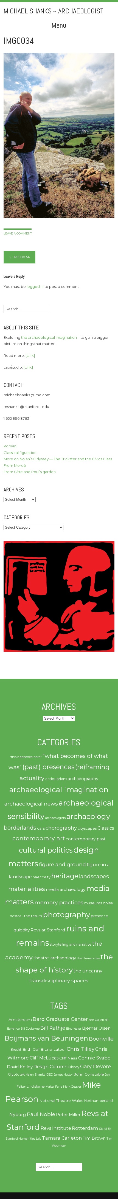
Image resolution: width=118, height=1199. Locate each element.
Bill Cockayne (30, 1028)
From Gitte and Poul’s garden (30, 472)
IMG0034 (19, 257)
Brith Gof (31, 1049)
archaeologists (55, 818)
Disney (73, 1067)
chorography (61, 828)
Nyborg (17, 1114)
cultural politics (46, 850)
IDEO (49, 1074)
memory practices (59, 902)
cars (41, 828)
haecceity (41, 877)
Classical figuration (20, 452)
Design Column (50, 1066)
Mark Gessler (72, 1086)
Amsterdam (20, 1019)
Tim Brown (94, 1138)
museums (93, 903)
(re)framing (92, 767)
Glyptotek (16, 1074)
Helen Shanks (35, 1074)
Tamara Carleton (62, 1138)
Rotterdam (85, 1128)
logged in (35, 286)
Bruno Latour (53, 1049)
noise (108, 903)
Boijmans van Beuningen (46, 1038)
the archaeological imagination (49, 337)
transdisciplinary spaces (58, 980)
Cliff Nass (68, 1058)
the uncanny (88, 971)
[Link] (30, 355)
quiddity (21, 929)
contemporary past (85, 838)
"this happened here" (26, 757)
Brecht (15, 1049)
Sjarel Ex (105, 1129)
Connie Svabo (94, 1058)
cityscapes (87, 828)
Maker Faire (54, 1086)
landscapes (94, 876)
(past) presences (48, 767)
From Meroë (15, 465)
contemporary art (38, 838)
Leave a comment (18, 233)
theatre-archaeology (54, 957)
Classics (105, 828)
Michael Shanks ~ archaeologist (53, 11)
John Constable (89, 1074)
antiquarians (56, 779)
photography (66, 914)
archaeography (83, 778)
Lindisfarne (36, 1086)
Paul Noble (41, 1114)
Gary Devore (95, 1066)
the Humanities (88, 958)
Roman (10, 446)
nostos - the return (26, 916)
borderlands (20, 827)
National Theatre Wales (61, 1100)
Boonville (101, 1038)
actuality (31, 777)
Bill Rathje (52, 1028)
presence (99, 916)
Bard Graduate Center (60, 1019)
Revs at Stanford (47, 929)
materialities (26, 888)
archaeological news (31, 803)
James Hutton (64, 1074)
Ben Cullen (96, 1020)
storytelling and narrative (70, 944)
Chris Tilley (80, 1049)
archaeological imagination (58, 789)
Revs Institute (56, 1128)
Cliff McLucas (44, 1058)
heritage (64, 876)
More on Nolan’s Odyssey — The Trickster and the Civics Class (58, 459)
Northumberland (98, 1101)
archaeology (88, 816)
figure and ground (62, 864)
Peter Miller (68, 1114)
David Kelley (20, 1066)
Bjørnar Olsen (96, 1028)
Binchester (73, 1028)
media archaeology (65, 889)
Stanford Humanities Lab (23, 1138)
